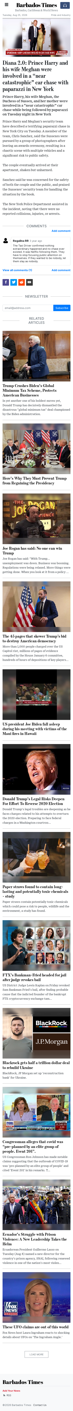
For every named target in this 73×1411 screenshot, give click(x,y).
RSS (8, 1395)
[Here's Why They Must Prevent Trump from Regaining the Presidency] (36, 448)
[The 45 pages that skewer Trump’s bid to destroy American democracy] (36, 606)
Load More (36, 1354)
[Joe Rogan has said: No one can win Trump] (36, 518)
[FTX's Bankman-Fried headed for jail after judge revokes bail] (36, 945)
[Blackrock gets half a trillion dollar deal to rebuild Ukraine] (36, 1033)
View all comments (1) (17, 270)
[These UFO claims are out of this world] (36, 1297)
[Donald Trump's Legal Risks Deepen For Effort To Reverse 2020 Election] (36, 769)
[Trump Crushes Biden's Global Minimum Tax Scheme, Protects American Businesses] (36, 356)
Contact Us (40, 1405)
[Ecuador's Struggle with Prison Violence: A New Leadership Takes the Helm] (36, 1204)
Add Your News (11, 1390)
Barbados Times (36, 5)
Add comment (61, 230)
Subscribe (62, 308)
